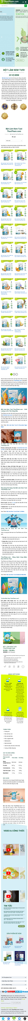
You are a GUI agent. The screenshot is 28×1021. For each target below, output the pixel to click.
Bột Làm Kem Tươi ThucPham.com (12, 808)
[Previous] (2, 38)
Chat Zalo (8, 1020)
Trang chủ (7, 136)
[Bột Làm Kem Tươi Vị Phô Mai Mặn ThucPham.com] (21, 178)
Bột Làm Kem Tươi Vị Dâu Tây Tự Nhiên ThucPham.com (20, 370)
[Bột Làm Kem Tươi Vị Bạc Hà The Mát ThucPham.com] (7, 306)
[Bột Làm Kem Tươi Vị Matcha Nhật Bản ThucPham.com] (7, 344)
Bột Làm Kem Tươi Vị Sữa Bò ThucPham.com (6, 240)
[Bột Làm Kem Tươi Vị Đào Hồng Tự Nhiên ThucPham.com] (7, 287)
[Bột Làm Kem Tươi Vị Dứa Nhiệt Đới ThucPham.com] (7, 269)
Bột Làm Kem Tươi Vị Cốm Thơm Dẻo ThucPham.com (20, 222)
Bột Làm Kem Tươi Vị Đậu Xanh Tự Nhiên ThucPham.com (7, 332)
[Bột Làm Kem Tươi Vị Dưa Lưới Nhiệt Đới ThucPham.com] (21, 269)
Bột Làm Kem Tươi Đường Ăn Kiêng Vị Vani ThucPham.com (20, 240)
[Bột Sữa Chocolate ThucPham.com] (8, 942)
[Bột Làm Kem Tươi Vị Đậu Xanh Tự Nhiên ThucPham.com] (7, 324)
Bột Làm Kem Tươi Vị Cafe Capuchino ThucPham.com (20, 204)
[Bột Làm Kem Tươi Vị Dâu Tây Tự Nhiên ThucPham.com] (21, 362)
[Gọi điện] (14, 1018)
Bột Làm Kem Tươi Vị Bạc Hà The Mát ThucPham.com (6, 314)
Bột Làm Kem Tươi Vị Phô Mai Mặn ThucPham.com (21, 186)
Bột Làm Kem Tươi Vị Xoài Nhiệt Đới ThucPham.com (6, 222)
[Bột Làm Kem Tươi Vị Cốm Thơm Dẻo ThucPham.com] (21, 214)
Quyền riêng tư (9, 1010)
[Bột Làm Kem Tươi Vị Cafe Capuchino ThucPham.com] (21, 196)
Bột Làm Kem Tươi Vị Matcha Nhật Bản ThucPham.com (7, 352)
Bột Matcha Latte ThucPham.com (6, 966)
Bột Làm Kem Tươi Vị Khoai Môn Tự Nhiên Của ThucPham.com (20, 167)
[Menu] (23, 2)
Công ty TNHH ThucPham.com (17, 810)
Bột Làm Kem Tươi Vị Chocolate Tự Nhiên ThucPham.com (5, 371)
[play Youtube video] (13, 852)
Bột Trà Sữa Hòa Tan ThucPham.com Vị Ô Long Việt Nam (19, 966)
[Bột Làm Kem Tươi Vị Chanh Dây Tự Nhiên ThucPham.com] (21, 250)
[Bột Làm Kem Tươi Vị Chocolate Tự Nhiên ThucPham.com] (7, 362)
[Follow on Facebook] (12, 1005)
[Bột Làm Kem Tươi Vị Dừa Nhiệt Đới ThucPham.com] (21, 344)
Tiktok (25, 1020)
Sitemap (3, 1010)
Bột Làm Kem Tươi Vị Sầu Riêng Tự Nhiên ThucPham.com (20, 333)
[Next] (26, 38)
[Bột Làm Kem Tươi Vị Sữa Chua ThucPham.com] (7, 178)
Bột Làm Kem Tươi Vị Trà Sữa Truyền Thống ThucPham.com (21, 314)
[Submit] (25, 5)
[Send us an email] (15, 1005)
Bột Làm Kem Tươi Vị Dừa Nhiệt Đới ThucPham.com (20, 352)
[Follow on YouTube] (19, 1005)
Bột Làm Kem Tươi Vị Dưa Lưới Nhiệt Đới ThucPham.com (21, 277)
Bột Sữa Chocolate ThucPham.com (7, 949)
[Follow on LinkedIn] (17, 1005)
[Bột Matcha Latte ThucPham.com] (8, 959)
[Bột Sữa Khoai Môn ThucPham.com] (20, 942)
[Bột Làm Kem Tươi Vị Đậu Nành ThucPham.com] (7, 196)
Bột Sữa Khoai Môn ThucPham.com (18, 949)
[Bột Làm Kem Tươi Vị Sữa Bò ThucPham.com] (7, 232)
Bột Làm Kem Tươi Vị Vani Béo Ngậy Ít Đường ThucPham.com (7, 166)
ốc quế (13, 505)
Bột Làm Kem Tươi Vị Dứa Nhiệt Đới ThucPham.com (6, 277)
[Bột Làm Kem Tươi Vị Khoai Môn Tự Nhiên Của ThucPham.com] (21, 158)
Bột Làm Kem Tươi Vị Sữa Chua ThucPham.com (6, 186)
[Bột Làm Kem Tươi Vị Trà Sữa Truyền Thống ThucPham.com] (21, 306)
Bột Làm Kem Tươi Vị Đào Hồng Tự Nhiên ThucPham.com (6, 295)
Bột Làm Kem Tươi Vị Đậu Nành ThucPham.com (6, 204)
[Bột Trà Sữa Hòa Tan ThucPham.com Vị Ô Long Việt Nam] (20, 959)
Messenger (19, 1020)
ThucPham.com (18, 383)
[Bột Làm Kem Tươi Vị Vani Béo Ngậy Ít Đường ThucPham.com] (7, 158)
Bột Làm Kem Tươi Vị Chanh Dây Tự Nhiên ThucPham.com (20, 258)
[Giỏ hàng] (26, 2)
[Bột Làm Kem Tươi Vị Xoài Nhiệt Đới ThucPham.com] (7, 214)
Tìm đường (3, 1020)
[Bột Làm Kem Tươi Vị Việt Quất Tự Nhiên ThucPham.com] (21, 287)
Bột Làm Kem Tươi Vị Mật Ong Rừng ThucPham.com (7, 258)
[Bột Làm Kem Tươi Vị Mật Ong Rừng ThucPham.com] (7, 250)
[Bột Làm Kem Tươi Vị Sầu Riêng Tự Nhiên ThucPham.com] (21, 324)
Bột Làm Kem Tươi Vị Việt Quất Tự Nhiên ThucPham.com (21, 295)
